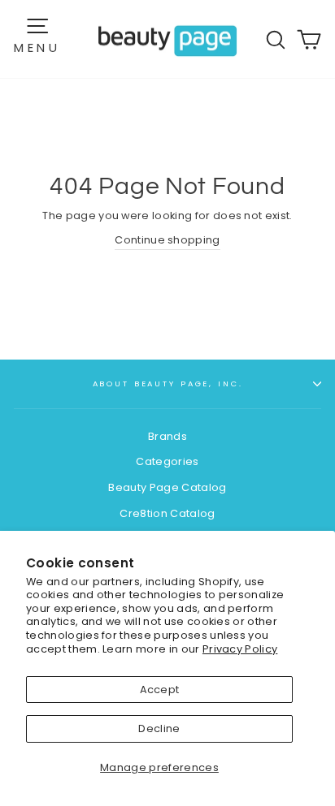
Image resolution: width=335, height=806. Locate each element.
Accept (160, 689)
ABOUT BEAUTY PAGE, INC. (168, 383)
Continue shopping (167, 240)
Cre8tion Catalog (167, 513)
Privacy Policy (239, 649)
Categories (167, 461)
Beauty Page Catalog (167, 487)
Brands (167, 436)
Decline (159, 728)
